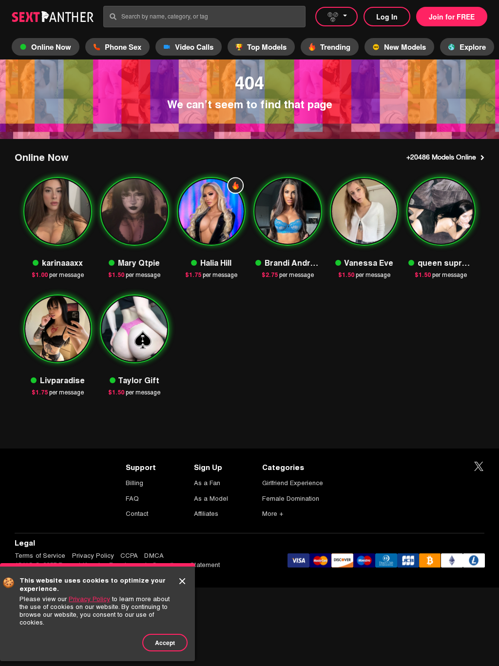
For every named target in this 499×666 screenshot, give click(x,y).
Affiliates (206, 513)
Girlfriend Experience (292, 483)
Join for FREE (452, 16)
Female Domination (290, 498)
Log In (387, 16)
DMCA (153, 555)
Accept (165, 642)
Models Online (441, 157)
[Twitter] (478, 466)
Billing (134, 483)
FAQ (132, 498)
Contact (137, 513)
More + (272, 513)
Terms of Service (40, 555)
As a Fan (207, 483)
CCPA (129, 555)
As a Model (211, 498)
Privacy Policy (93, 555)
